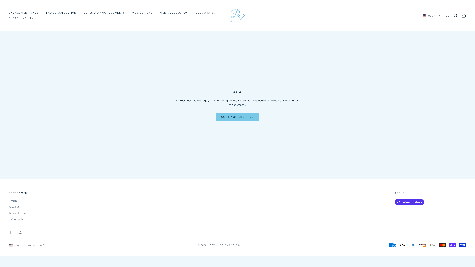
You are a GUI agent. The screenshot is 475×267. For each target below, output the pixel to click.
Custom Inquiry (21, 18)
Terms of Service (18, 213)
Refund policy (17, 219)
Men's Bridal (142, 12)
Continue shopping (237, 117)
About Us (14, 207)
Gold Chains (205, 12)
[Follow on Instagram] (20, 232)
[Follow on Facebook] (11, 232)
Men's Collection (174, 12)
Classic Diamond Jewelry (104, 12)
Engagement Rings (24, 12)
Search (13, 201)
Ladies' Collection (61, 12)
